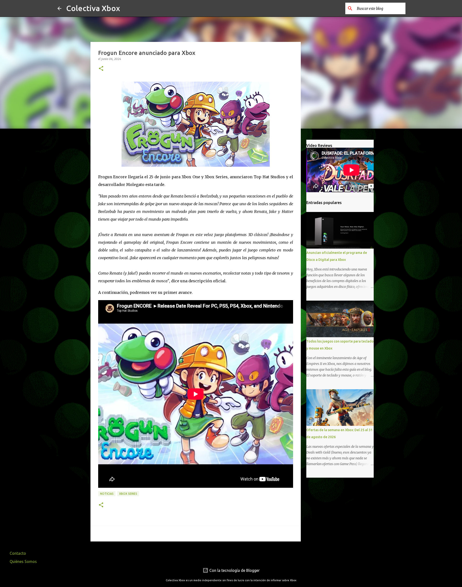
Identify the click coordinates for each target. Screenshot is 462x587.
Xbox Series (128, 493)
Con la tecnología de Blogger (234, 570)
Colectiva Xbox (93, 8)
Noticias (107, 493)
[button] (101, 69)
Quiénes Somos (23, 561)
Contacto (18, 553)
